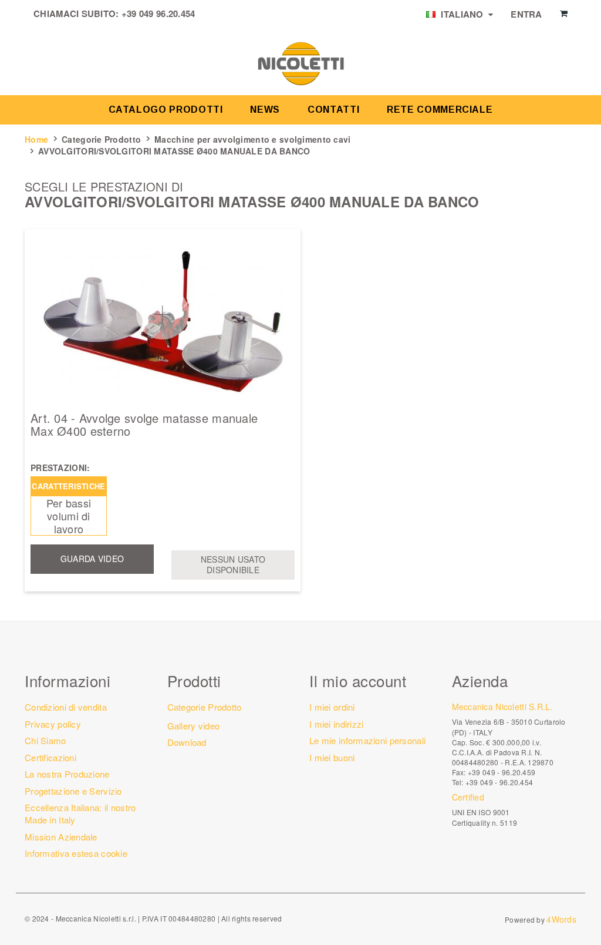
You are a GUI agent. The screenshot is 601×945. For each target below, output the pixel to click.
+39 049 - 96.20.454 (499, 782)
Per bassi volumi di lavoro (69, 515)
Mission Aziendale (61, 836)
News (265, 110)
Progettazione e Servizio (73, 791)
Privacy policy (53, 724)
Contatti (333, 110)
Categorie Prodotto (101, 139)
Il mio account (357, 680)
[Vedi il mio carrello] (564, 13)
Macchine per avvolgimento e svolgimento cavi (252, 139)
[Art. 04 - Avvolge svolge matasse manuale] (163, 320)
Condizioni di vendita (66, 707)
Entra (526, 14)
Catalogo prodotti (166, 110)
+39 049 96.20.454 (158, 13)
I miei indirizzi (336, 724)
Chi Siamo (45, 740)
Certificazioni (50, 757)
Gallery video (193, 725)
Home (36, 139)
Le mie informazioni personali (367, 740)
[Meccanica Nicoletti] (300, 62)
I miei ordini (332, 707)
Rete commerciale (439, 110)
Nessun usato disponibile (233, 564)
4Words (561, 919)
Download (187, 742)
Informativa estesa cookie (76, 853)
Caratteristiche (68, 486)
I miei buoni (331, 757)
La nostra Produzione (67, 774)
